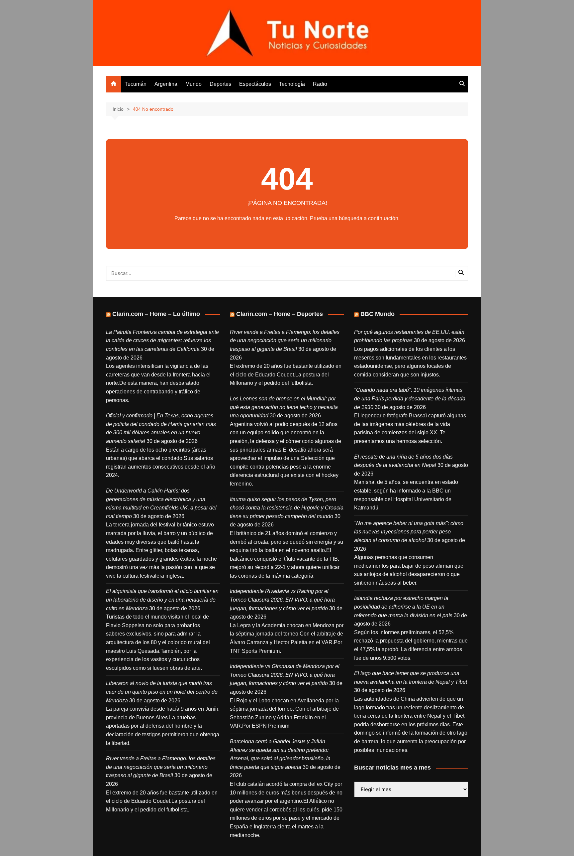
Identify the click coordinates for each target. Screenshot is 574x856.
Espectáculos (255, 84)
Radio (320, 84)
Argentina (165, 84)
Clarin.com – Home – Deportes (279, 314)
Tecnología (292, 84)
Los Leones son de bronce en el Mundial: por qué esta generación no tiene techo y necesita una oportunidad (284, 407)
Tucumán (135, 84)
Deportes (220, 84)
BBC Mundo (377, 314)
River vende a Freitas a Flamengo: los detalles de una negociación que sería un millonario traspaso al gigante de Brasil (161, 767)
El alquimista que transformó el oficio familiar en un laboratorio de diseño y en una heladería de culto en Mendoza (162, 599)
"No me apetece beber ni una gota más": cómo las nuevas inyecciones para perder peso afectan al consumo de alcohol (408, 531)
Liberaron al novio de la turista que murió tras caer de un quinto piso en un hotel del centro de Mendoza (162, 691)
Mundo (193, 84)
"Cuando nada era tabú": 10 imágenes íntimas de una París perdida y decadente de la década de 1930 (409, 398)
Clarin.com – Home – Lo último (156, 314)
